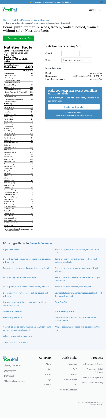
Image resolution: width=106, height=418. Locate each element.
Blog (49, 369)
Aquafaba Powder (11, 249)
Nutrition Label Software (92, 364)
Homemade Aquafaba (64, 311)
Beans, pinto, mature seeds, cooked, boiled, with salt (26, 286)
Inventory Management (92, 377)
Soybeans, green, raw (12, 317)
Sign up (92, 9)
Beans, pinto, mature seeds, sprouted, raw (73, 286)
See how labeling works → (73, 112)
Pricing (48, 374)
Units (47, 60)
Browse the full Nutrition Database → (15, 342)
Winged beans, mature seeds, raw (18, 336)
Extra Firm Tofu (61, 302)
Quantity (49, 53)
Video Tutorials (70, 379)
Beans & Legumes (41, 20)
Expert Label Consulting (92, 382)
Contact (73, 374)
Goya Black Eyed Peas (12, 311)
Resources (72, 364)
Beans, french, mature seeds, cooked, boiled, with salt (26, 268)
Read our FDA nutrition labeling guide (79, 115)
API (75, 384)
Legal (49, 379)
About (48, 364)
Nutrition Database (21, 20)
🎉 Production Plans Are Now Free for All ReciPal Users (51, 2)
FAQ (75, 369)
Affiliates (47, 384)
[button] (100, 10)
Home (6, 20)
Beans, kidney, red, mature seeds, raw (19, 277)
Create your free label (74, 107)
